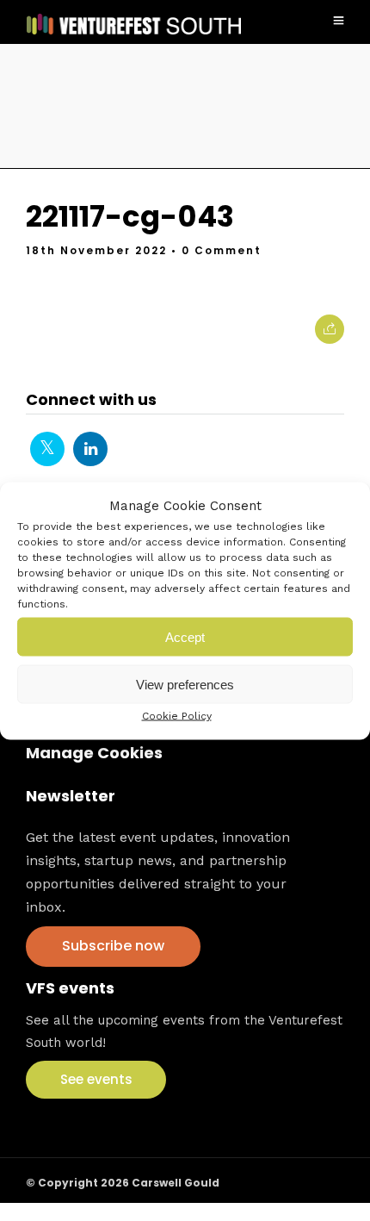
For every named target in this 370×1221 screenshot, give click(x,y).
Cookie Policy (177, 716)
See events (96, 1079)
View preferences (185, 683)
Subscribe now (113, 946)
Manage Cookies (94, 752)
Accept (185, 636)
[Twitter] (47, 449)
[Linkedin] (90, 449)
